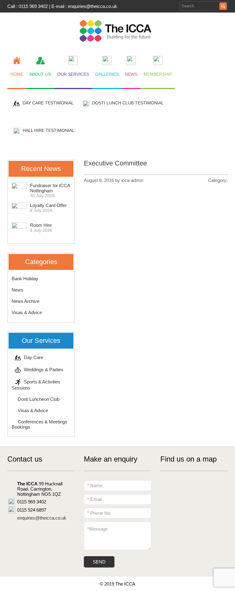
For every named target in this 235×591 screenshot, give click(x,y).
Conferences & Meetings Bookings (39, 424)
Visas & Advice (27, 312)
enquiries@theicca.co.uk (92, 6)
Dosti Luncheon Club (38, 399)
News (17, 289)
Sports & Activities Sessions (36, 384)
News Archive (25, 301)
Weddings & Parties (43, 369)
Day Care (33, 357)
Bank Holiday (25, 278)
